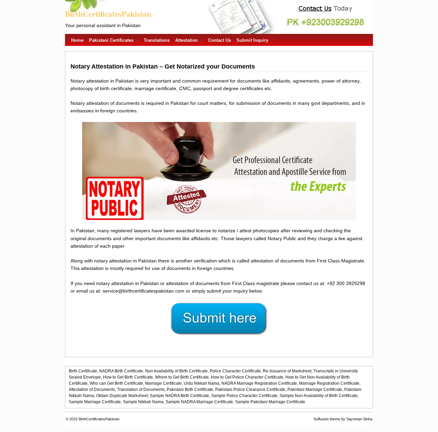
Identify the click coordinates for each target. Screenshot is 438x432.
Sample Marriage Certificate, (95, 401)
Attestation (186, 40)
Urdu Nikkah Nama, (202, 383)
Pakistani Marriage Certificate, (315, 389)
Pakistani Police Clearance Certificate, (250, 389)
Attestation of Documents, (92, 389)
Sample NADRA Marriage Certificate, (200, 401)
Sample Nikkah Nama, (144, 401)
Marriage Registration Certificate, (329, 383)
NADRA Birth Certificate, (121, 371)
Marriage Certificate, (164, 383)
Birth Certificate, (83, 371)
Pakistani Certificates (111, 40)
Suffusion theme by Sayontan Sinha (342, 419)
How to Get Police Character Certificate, (247, 377)
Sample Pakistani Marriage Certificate (270, 401)
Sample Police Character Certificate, (245, 395)
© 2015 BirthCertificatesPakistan (92, 419)
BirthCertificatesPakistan (108, 14)
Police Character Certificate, (236, 371)
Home (77, 40)
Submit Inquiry (252, 40)
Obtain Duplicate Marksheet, (122, 395)
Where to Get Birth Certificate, (182, 377)
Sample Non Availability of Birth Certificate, (319, 395)
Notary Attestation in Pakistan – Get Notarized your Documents (162, 66)
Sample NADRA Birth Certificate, (180, 395)
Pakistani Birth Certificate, (190, 389)
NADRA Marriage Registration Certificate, (259, 383)
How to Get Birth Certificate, (128, 377)
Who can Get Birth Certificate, (117, 383)
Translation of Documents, (141, 389)
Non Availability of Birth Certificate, (177, 371)
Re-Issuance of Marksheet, (287, 371)
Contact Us (219, 40)
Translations (157, 40)
